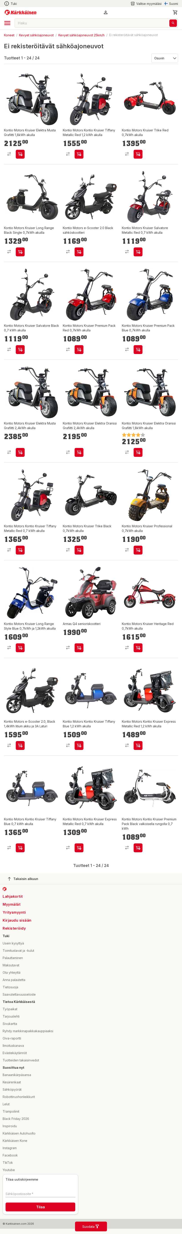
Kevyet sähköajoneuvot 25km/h (81, 35)
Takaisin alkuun (25, 879)
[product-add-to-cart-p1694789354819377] (20, 745)
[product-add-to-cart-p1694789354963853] (20, 154)
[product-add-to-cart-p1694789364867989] (79, 647)
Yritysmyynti (14, 912)
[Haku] (173, 23)
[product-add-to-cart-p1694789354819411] (138, 251)
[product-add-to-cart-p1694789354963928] (138, 349)
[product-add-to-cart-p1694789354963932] (138, 452)
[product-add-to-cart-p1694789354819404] (138, 745)
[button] (146, 3)
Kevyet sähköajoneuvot (36, 35)
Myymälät (11, 904)
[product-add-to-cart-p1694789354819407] (79, 745)
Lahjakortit (13, 896)
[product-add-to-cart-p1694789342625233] (138, 154)
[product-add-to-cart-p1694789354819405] (79, 154)
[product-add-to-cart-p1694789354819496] (79, 452)
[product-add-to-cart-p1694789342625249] (79, 550)
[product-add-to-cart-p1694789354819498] (20, 452)
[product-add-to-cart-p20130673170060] (79, 251)
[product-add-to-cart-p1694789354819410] (20, 349)
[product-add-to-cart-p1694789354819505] (20, 647)
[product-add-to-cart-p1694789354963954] (20, 251)
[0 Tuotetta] (175, 12)
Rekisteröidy (14, 928)
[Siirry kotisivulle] (20, 12)
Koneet (9, 35)
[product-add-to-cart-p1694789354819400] (138, 847)
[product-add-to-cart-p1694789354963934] (79, 349)
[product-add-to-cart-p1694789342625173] (138, 550)
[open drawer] (7, 23)
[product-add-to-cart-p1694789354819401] (79, 847)
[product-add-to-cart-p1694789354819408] (20, 847)
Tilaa (40, 1207)
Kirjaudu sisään (17, 920)
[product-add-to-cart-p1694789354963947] (138, 647)
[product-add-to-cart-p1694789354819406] (20, 550)
